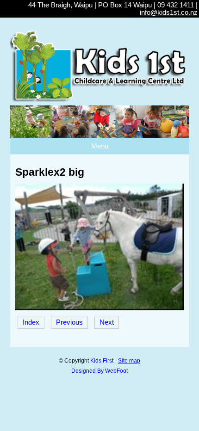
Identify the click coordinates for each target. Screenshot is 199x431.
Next (107, 322)
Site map (129, 360)
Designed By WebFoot (99, 371)
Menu (99, 146)
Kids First (101, 360)
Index (31, 322)
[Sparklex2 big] (99, 308)
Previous (69, 322)
